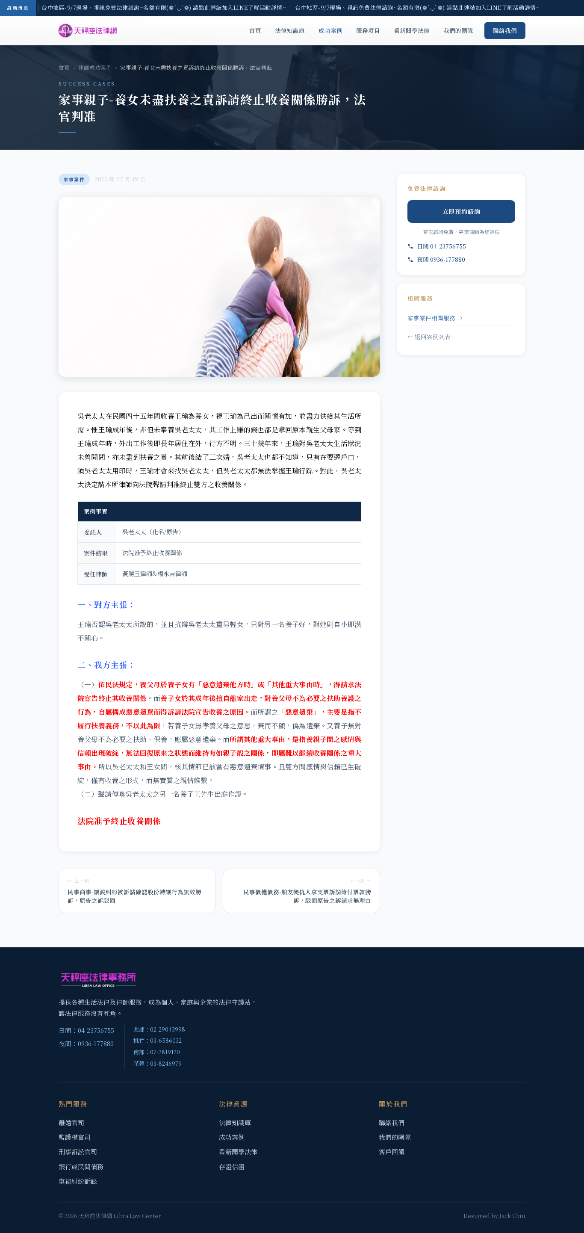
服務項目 (368, 30)
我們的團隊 (458, 30)
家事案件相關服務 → (435, 317)
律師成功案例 (95, 67)
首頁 (255, 30)
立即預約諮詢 (461, 211)
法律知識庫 (290, 30)
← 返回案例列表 (429, 336)
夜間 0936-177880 (441, 259)
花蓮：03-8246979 (157, 1063)
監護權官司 (75, 1136)
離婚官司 (71, 1122)
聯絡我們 (505, 30)
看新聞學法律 (412, 30)
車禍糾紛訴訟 (78, 1181)
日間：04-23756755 (86, 1030)
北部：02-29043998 (159, 1029)
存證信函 (232, 1166)
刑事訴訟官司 (78, 1151)
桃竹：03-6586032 (157, 1040)
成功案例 (330, 30)
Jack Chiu (512, 1216)
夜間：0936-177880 (86, 1043)
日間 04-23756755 (441, 246)
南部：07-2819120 (156, 1052)
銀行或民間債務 (81, 1166)
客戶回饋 (391, 1151)
